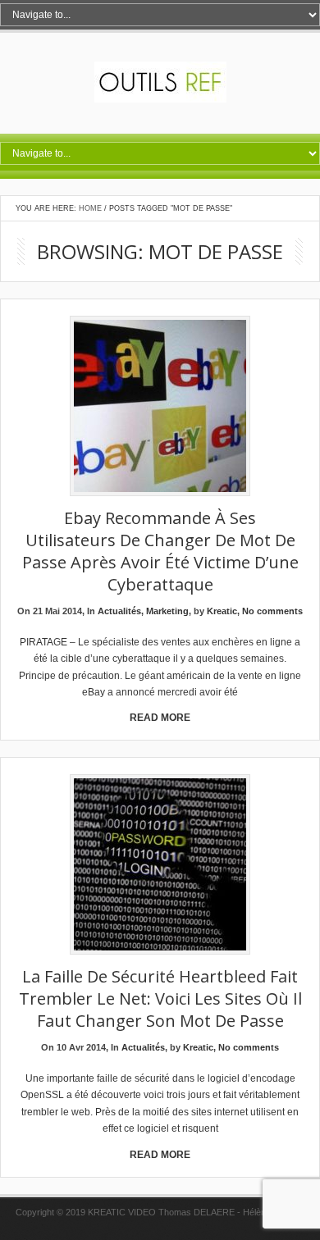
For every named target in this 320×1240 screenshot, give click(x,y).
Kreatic (222, 611)
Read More (160, 717)
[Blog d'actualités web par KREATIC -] (160, 99)
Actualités (119, 611)
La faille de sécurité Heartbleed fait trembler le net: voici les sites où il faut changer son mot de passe (160, 998)
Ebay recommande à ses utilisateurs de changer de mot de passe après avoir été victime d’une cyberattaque (160, 551)
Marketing (167, 611)
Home (90, 208)
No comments (272, 611)
